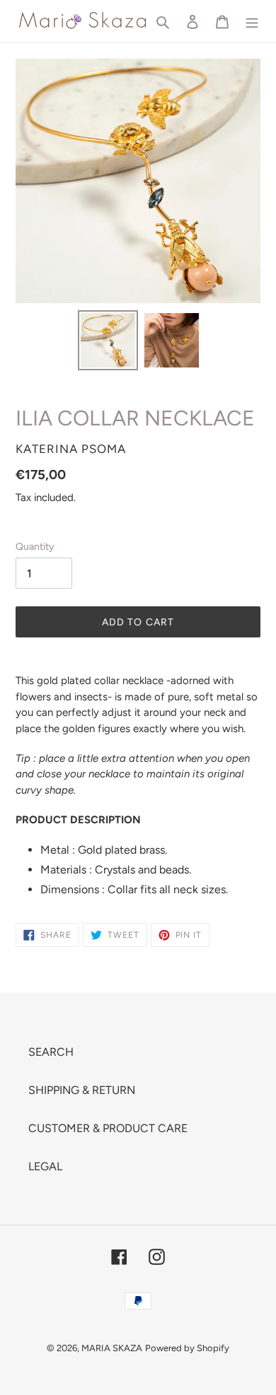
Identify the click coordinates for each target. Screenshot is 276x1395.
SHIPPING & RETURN (81, 1090)
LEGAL (45, 1166)
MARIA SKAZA (111, 1348)
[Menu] (252, 21)
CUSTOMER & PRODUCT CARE (108, 1128)
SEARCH (51, 1052)
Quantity (35, 547)
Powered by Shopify (187, 1348)
